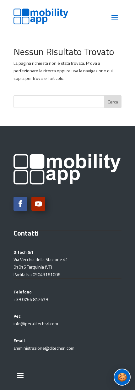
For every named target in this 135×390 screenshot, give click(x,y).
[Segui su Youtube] (38, 204)
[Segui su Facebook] (20, 204)
